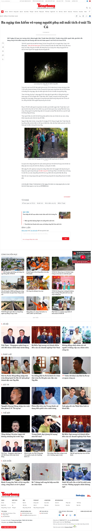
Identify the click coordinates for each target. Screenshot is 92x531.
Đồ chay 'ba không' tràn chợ (35, 291)
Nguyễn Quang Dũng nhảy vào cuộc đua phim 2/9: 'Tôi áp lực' (15, 407)
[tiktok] (67, 515)
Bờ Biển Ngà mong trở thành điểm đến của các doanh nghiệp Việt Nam (46, 346)
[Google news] (75, 515)
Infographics (59, 500)
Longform (47, 500)
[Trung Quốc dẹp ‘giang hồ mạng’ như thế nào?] (46, 424)
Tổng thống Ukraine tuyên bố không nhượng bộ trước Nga (13, 435)
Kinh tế (10, 11)
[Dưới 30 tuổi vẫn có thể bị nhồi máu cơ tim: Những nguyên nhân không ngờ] (76, 472)
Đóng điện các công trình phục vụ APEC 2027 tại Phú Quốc (37, 312)
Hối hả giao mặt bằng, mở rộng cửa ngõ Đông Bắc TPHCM (12, 273)
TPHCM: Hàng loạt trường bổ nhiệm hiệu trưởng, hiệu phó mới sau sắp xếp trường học (63, 292)
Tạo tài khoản (33, 230)
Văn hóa (61, 11)
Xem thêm (89, 11)
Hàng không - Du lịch (6, 507)
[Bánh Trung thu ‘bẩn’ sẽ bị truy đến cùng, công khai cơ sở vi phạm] (15, 472)
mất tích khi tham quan (34, 45)
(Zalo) (31, 513)
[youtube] (90, 1)
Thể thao (47, 11)
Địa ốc (21, 11)
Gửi (66, 238)
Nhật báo (14, 500)
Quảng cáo (75, 1)
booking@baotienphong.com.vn (29, 515)
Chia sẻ (3, 47)
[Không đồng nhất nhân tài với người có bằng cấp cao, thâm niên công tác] (76, 335)
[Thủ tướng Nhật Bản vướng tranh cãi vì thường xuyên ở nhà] (57, 445)
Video (85, 11)
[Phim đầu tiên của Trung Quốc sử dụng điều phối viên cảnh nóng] (46, 395)
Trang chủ (2, 11)
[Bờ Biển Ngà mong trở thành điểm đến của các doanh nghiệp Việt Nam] (46, 335)
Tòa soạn (67, 1)
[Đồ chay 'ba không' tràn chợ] (38, 283)
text (79, 16)
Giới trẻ (36, 11)
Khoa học (75, 11)
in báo (83, 16)
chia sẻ (76, 16)
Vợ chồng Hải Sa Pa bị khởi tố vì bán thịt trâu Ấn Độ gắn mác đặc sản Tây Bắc (46, 378)
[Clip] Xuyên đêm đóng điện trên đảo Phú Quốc (38, 273)
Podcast (36, 500)
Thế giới (31, 11)
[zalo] (71, 515)
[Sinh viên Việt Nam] (80, 496)
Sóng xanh (16, 11)
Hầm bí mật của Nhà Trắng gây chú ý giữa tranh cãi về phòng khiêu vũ (33, 454)
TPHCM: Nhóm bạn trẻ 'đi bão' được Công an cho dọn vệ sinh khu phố (62, 273)
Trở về (3, 59)
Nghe (3, 43)
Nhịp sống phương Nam (9, 16)
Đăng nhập (24, 230)
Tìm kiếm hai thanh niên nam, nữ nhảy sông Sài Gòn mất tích (43, 224)
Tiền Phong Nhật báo (38, 1)
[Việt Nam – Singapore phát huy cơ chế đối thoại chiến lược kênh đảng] (15, 335)
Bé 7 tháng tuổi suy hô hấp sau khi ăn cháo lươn (45, 483)
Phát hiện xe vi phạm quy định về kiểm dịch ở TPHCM (62, 312)
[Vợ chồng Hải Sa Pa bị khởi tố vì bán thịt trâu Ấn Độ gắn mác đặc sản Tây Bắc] (46, 365)
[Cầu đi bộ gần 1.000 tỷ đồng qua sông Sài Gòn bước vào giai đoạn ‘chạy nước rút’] (12, 283)
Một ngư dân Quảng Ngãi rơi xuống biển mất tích (39, 220)
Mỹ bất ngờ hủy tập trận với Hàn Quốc (80, 454)
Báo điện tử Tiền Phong (46, 6)
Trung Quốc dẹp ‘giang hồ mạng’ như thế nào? (45, 435)
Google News (89, 16)
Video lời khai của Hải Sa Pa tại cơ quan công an (75, 377)
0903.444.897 (44, 513)
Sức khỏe (26, 11)
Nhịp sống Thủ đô (27, 507)
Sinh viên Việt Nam (50, 1)
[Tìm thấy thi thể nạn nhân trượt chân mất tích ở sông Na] (64, 215)
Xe (56, 11)
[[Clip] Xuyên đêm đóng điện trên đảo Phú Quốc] (38, 264)
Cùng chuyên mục (9, 254)
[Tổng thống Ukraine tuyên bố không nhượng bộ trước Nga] (15, 424)
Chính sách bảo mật (86, 511)
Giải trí (65, 11)
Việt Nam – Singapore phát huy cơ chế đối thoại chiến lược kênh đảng (15, 346)
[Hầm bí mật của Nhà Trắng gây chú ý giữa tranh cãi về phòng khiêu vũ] (34, 445)
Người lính (52, 11)
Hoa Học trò (59, 1)
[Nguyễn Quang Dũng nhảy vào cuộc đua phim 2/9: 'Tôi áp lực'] (15, 395)
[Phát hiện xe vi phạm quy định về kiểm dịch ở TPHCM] (63, 303)
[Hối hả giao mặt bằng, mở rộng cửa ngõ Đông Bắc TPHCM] (12, 264)
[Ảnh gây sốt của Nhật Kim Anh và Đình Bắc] (76, 395)
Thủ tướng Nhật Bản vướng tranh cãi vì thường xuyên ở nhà (57, 454)
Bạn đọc (79, 505)
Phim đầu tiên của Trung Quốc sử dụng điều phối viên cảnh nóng (45, 407)
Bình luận (3, 55)
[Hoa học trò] (89, 496)
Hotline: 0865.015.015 (25, 1)
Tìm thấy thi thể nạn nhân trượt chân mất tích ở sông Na (40, 214)
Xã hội (6, 11)
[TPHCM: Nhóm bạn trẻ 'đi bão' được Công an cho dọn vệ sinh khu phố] (63, 264)
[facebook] (87, 1)
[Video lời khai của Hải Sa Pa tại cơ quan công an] (76, 365)
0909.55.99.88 (25, 513)
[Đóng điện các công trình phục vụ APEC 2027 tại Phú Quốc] (38, 303)
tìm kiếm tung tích (43, 171)
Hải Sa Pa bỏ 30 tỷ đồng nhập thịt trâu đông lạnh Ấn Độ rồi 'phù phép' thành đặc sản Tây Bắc (15, 378)
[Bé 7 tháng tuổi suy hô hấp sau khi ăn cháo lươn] (46, 472)
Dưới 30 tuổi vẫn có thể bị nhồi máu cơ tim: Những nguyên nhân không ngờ (76, 484)
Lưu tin (3, 51)
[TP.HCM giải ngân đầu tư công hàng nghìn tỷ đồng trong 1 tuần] (12, 303)
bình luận (86, 16)
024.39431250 (6, 516)
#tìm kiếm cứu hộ (50, 203)
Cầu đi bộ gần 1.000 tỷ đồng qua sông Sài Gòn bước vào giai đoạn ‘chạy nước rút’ (12, 292)
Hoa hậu (81, 11)
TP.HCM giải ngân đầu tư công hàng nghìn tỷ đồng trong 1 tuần (12, 312)
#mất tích (40, 203)
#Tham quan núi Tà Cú (28, 203)
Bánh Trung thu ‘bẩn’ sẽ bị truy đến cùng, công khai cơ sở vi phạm (15, 483)
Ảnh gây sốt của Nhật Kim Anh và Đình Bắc (75, 407)
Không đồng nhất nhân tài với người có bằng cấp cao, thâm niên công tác (75, 347)
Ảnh (24, 500)
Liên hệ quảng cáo (25, 511)
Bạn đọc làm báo (9, 527)
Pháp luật (41, 11)
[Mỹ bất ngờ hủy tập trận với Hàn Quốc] (80, 445)
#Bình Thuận (61, 203)
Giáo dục (70, 11)
